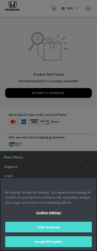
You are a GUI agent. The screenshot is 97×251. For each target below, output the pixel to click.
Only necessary (48, 227)
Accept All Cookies (48, 241)
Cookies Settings (48, 212)
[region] (48, 214)
